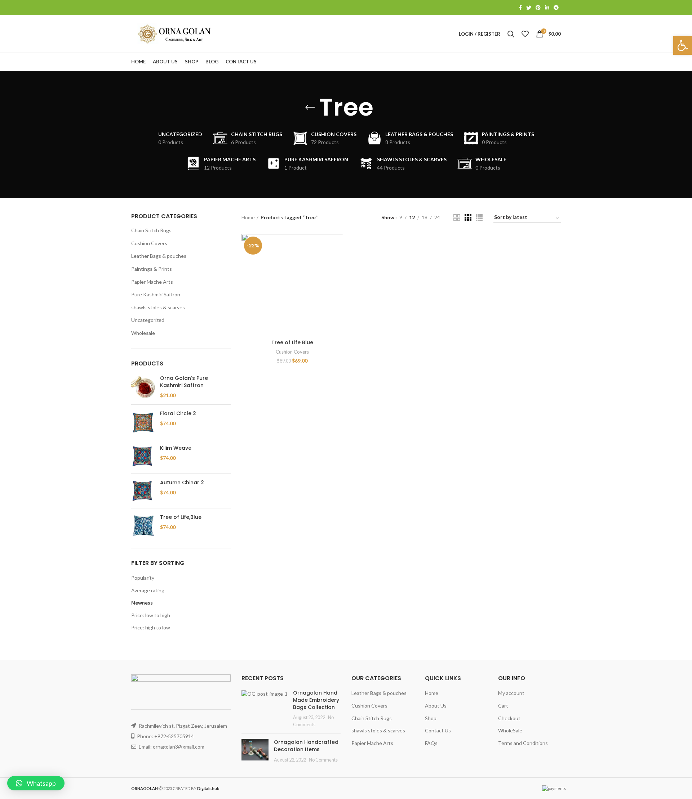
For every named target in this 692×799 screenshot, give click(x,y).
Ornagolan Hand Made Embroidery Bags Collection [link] (316, 699)
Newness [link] (142, 603)
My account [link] (511, 693)
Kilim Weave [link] (175, 448)
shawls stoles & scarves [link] (158, 307)
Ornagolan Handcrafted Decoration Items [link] (306, 746)
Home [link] (248, 217)
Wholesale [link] (143, 333)
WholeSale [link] (510, 730)
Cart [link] (503, 706)
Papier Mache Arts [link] (152, 282)
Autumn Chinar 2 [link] (182, 482)
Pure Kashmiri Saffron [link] (155, 294)
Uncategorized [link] (147, 320)
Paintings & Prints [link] (151, 269)
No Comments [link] (323, 760)
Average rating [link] (147, 590)
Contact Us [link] (438, 730)
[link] (682, 45)
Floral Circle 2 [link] (178, 413)
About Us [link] (436, 706)
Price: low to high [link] (150, 615)
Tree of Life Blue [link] (292, 342)
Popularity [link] (142, 578)
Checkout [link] (509, 718)
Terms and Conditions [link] (523, 743)
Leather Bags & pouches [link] (158, 256)
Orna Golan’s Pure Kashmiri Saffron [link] (184, 382)
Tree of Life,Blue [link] (180, 517)
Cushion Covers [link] (149, 243)
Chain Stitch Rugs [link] (151, 230)
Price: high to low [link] (150, 627)
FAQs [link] (431, 743)
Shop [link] (430, 718)
